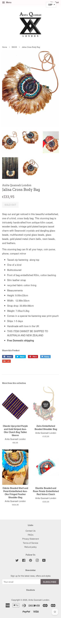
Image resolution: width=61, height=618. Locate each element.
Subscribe (49, 582)
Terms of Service (30, 542)
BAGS (14, 47)
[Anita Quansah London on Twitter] (17, 560)
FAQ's (30, 534)
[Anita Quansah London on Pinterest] (30, 560)
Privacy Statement (30, 538)
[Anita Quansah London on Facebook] (23, 560)
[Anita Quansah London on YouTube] (44, 560)
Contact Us (30, 530)
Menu (8, 2)
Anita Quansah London (38, 599)
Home (4, 47)
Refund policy (30, 546)
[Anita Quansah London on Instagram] (37, 560)
